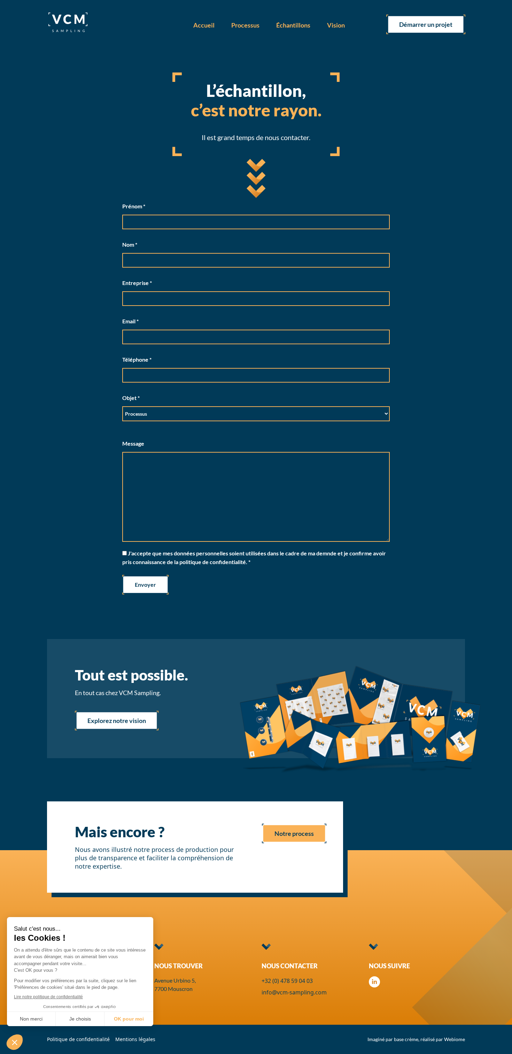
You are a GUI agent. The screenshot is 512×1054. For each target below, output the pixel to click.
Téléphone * (137, 359)
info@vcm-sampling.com (294, 992)
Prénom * (133, 206)
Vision (336, 25)
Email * (130, 321)
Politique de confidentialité (78, 1039)
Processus (245, 25)
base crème (406, 1039)
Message (133, 443)
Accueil (204, 25)
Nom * (129, 244)
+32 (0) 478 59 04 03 (287, 981)
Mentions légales (135, 1039)
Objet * (131, 397)
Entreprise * (137, 282)
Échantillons (293, 25)
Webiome (454, 1039)
